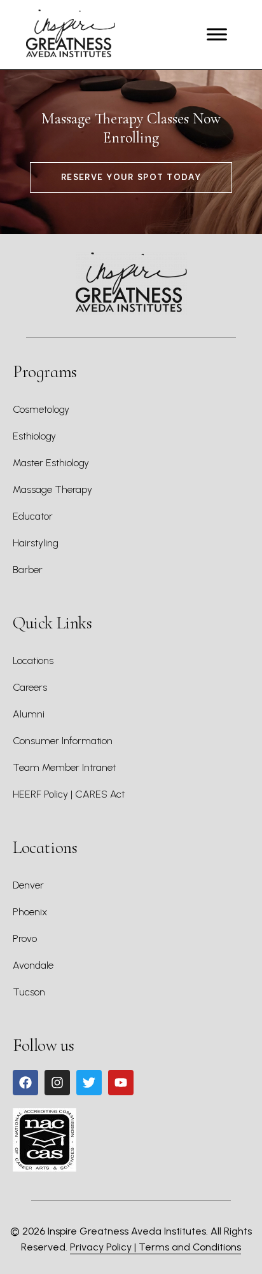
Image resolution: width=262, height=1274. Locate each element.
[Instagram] (57, 1082)
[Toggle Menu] (217, 35)
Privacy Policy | (104, 1247)
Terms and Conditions (190, 1247)
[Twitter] (89, 1082)
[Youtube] (121, 1082)
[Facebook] (25, 1082)
